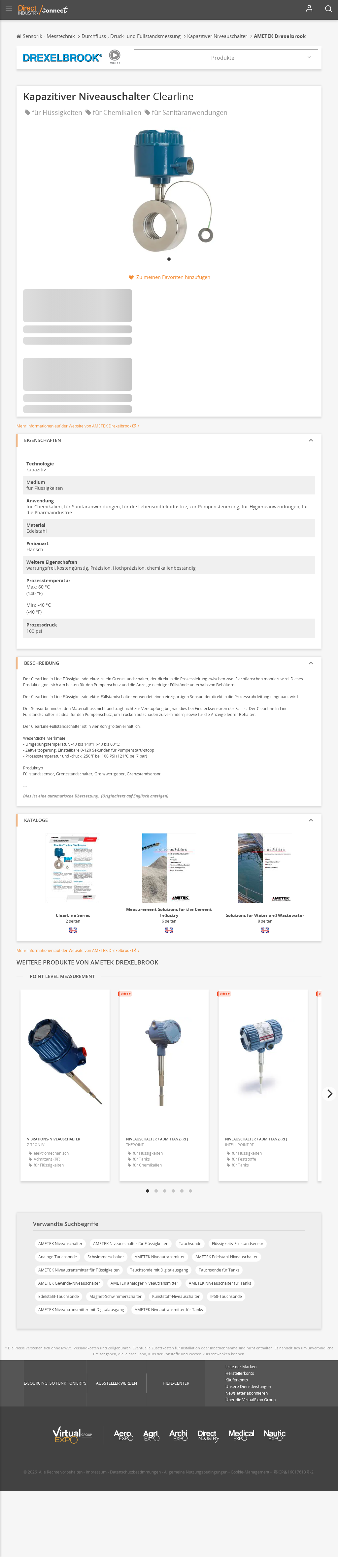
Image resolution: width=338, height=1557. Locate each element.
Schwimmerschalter (105, 1257)
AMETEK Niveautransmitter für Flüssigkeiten (78, 1270)
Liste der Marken (240, 1367)
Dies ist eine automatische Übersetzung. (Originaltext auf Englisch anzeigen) (95, 796)
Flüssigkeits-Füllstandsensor (237, 1243)
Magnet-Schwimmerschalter (115, 1296)
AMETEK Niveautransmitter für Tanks (169, 1309)
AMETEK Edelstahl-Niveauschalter (226, 1257)
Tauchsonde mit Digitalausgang (159, 1270)
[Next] (329, 1094)
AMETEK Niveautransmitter (160, 1257)
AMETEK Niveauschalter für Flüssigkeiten (130, 1243)
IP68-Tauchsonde (226, 1296)
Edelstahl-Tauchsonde (58, 1296)
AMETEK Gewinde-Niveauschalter (69, 1283)
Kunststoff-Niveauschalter (176, 1296)
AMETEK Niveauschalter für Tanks (220, 1283)
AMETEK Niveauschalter (60, 1243)
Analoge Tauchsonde (57, 1257)
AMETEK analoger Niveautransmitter (144, 1283)
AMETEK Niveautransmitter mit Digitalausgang (81, 1309)
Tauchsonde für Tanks (219, 1270)
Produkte (222, 57)
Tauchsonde (190, 1243)
